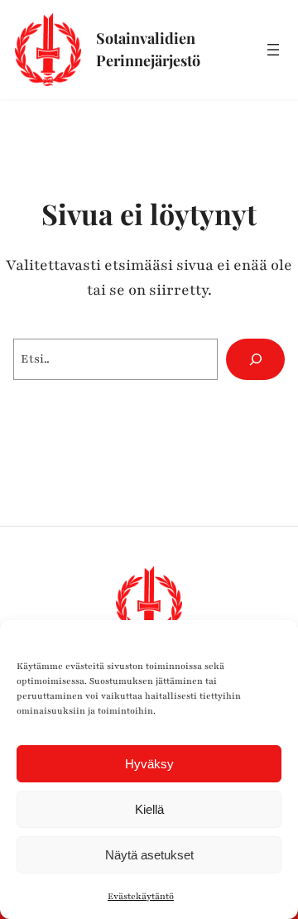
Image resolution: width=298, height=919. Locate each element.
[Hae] (255, 359)
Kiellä (149, 809)
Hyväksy (149, 764)
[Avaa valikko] (273, 50)
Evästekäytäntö (141, 896)
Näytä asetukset (149, 855)
